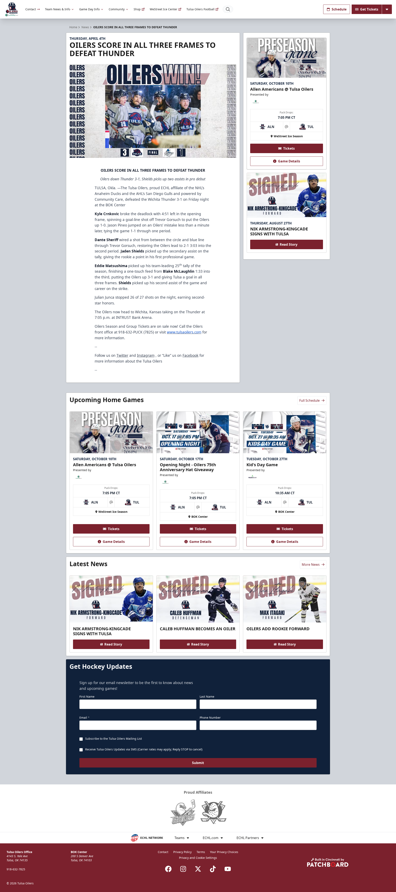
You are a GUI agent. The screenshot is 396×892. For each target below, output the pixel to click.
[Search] (228, 9)
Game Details (289, 161)
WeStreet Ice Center (163, 9)
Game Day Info (89, 9)
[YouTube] (227, 869)
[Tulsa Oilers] (12, 9)
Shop (137, 9)
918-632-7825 (16, 869)
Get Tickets (369, 9)
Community (117, 9)
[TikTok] (213, 869)
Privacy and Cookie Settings (198, 858)
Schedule (339, 9)
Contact (30, 9)
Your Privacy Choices (224, 852)
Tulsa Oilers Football (200, 9)
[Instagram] (183, 869)
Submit (198, 763)
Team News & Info (57, 9)
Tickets (289, 148)
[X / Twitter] (198, 869)
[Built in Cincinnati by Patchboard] (327, 862)
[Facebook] (168, 869)
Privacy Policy (182, 852)
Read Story (288, 244)
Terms (201, 852)
